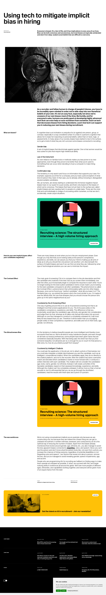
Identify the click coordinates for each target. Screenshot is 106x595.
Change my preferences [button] (73, 590)
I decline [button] (63, 590)
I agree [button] (58, 590)
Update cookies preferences (11, 594)
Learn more (95, 495)
